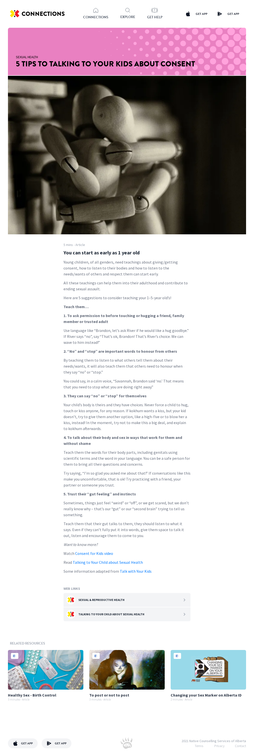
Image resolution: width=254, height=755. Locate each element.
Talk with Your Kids (135, 571)
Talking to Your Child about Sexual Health (108, 562)
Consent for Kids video (94, 553)
